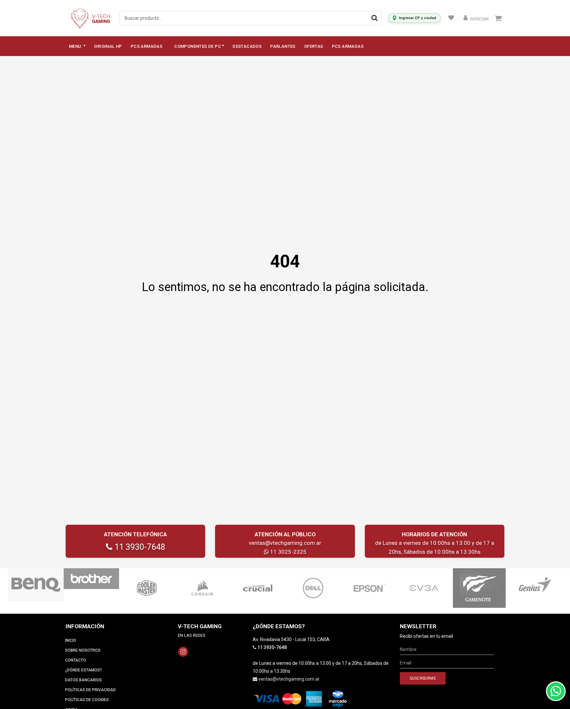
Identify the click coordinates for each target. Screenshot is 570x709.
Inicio (70, 640)
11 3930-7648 (138, 547)
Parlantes (283, 46)
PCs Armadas (348, 46)
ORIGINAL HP (108, 46)
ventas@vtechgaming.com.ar (285, 543)
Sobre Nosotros (83, 650)
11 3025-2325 (287, 551)
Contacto (75, 660)
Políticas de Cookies (87, 699)
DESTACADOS (247, 46)
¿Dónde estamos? (83, 670)
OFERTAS (313, 46)
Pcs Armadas (146, 46)
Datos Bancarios (83, 680)
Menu (75, 46)
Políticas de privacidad (90, 690)
